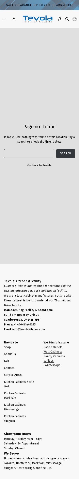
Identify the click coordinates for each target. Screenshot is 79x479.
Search (65, 153)
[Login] (13, 18)
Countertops (52, 365)
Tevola (47, 165)
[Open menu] (3, 19)
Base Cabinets (53, 347)
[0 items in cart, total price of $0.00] (75, 19)
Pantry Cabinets (54, 356)
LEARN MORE (62, 4)
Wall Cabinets (53, 351)
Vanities (49, 360)
